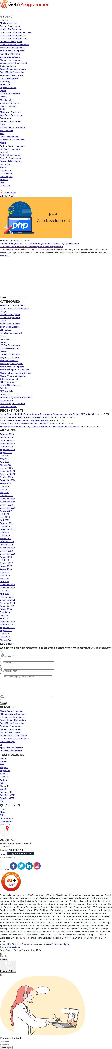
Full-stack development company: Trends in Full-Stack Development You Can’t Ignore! (39, 426)
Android (3, 780)
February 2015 (7, 597)
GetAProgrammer (25, 944)
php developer (72, 243)
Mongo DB (5, 164)
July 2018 (4, 560)
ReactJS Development (10, 385)
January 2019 (6, 544)
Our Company (6, 176)
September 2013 (7, 627)
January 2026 (6, 437)
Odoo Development (9, 78)
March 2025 (5, 465)
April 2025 (4, 462)
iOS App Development (10, 54)
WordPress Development (11, 115)
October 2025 (6, 446)
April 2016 (4, 581)
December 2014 (7, 600)
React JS (4, 777)
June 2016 (5, 575)
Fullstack (4, 152)
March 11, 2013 (21, 240)
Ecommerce (5, 118)
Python (3, 90)
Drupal (3, 320)
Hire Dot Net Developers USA (13, 38)
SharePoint (5, 394)
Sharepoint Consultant (10, 112)
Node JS (4, 774)
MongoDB (4, 786)
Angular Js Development (11, 161)
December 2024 (7, 471)
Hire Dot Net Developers (11, 29)
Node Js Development (10, 155)
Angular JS (5, 770)
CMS (2, 109)
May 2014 (4, 615)
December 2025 (7, 440)
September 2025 (7, 449)
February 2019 (7, 541)
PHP (2, 764)
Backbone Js (6, 170)
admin (3, 243)
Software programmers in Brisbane (16, 397)
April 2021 (4, 520)
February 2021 (7, 523)
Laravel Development (10, 354)
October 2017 (6, 563)
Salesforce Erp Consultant (12, 140)
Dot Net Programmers (10, 317)
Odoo (2, 815)
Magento (4, 767)
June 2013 (5, 637)
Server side (5, 84)
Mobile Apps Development (12, 366)
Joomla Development (10, 348)
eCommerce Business (10, 324)
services (4, 20)
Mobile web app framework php (14, 370)
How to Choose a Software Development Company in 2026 (27, 423)
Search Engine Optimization (13, 720)
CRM (2, 124)
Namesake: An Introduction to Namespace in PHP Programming (31, 246)
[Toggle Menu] (0, 14)
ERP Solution (6, 330)
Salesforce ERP (7, 798)
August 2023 (6, 511)
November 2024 (7, 474)
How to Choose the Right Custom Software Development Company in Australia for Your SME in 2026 (46, 414)
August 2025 (6, 452)
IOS (2, 783)
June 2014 (5, 612)
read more (5, 256)
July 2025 (4, 455)
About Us (4, 179)
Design (3, 311)
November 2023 (7, 502)
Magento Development (10, 60)
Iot (1, 744)
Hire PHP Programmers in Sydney (44, 243)
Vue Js (3, 167)
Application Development (11, 75)
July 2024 (4, 486)
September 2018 (7, 554)
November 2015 (7, 587)
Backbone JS (6, 792)
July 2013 (4, 633)
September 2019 (7, 529)
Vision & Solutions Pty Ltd (57, 944)
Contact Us (5, 186)
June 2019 (5, 535)
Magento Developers (9, 357)
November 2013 (7, 621)
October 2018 (6, 551)
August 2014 (6, 609)
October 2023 (6, 505)
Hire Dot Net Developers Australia (15, 32)
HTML (3, 336)
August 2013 (6, 630)
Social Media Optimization (12, 72)
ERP (2, 133)
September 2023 (7, 508)
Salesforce (5, 388)
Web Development (8, 406)
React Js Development (10, 158)
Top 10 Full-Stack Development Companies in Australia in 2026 (29, 417)
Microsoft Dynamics (9, 360)
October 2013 (6, 624)
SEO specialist (6, 391)
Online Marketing (8, 66)
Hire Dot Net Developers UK (13, 35)
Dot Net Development (10, 26)
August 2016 (6, 569)
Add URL (4, 959)
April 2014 (4, 618)
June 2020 (5, 526)
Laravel (3, 97)
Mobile (3, 143)
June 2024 (5, 489)
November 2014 (7, 603)
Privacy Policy (6, 818)
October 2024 (6, 477)
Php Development (8, 23)
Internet (3, 342)
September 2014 (7, 606)
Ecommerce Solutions (10, 57)
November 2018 (7, 548)
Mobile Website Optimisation (13, 376)
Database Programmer (10, 726)
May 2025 (4, 459)
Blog (2, 183)
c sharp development (9, 103)
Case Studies (6, 173)
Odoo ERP (5, 801)
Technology (5, 81)
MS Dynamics (6, 130)
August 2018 (6, 557)
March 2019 (5, 538)
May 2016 (4, 578)
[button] (6, 17)
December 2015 (7, 584)
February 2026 (7, 434)
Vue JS (3, 789)
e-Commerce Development (12, 717)
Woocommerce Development (13, 63)
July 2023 (4, 514)
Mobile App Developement (12, 47)
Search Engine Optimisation (13, 69)
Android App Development (12, 51)
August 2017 (6, 566)
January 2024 (6, 495)
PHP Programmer (14, 243)
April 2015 (4, 594)
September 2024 (7, 480)
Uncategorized (6, 400)
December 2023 (7, 498)
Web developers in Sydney (12, 403)
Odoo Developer (7, 741)
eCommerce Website (9, 327)
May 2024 (4, 492)
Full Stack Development (11, 41)
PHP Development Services (12, 714)
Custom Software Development (14, 44)
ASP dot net (5, 100)
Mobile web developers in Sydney (15, 373)
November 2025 (7, 443)
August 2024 (6, 483)
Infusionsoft (5, 339)
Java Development (8, 106)
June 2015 (5, 591)
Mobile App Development (11, 363)
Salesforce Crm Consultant (12, 127)
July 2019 (4, 532)
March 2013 (5, 640)
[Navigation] (0, 11)
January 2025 (6, 468)
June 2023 (5, 517)
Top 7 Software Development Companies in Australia (24, 420)
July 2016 (4, 572)
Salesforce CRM (7, 795)
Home (3, 809)
